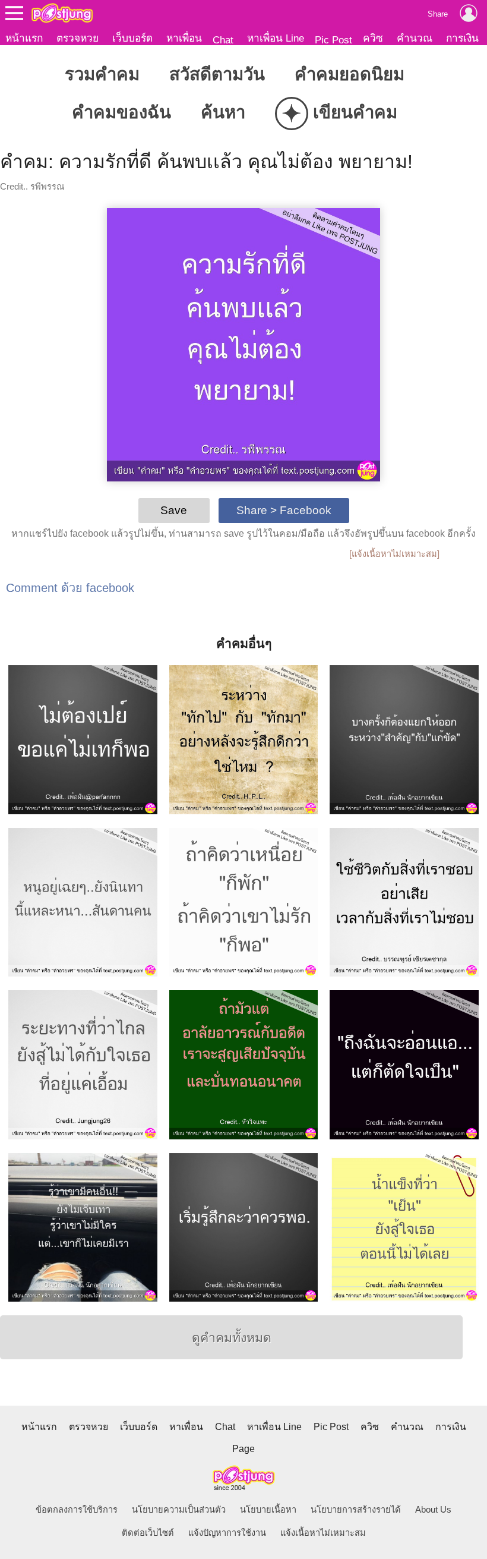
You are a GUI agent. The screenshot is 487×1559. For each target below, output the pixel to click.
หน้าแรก (24, 38)
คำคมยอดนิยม (349, 74)
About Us (433, 1509)
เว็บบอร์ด (132, 38)
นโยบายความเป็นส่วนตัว (179, 1509)
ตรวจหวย (77, 38)
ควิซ (373, 38)
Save (173, 510)
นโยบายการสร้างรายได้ (356, 1509)
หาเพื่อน (184, 38)
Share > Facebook (283, 510)
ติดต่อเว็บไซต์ (148, 1533)
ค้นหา (223, 112)
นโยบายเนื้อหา (268, 1509)
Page (243, 1449)
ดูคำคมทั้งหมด (231, 1338)
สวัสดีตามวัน (217, 74)
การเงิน (462, 38)
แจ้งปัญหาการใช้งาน (227, 1533)
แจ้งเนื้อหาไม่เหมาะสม (323, 1533)
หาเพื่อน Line (275, 38)
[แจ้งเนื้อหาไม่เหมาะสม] (394, 554)
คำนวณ (414, 38)
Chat (223, 40)
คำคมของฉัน (121, 112)
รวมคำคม (102, 74)
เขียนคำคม (339, 113)
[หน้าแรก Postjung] (62, 13)
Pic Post (333, 40)
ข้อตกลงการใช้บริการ (77, 1509)
